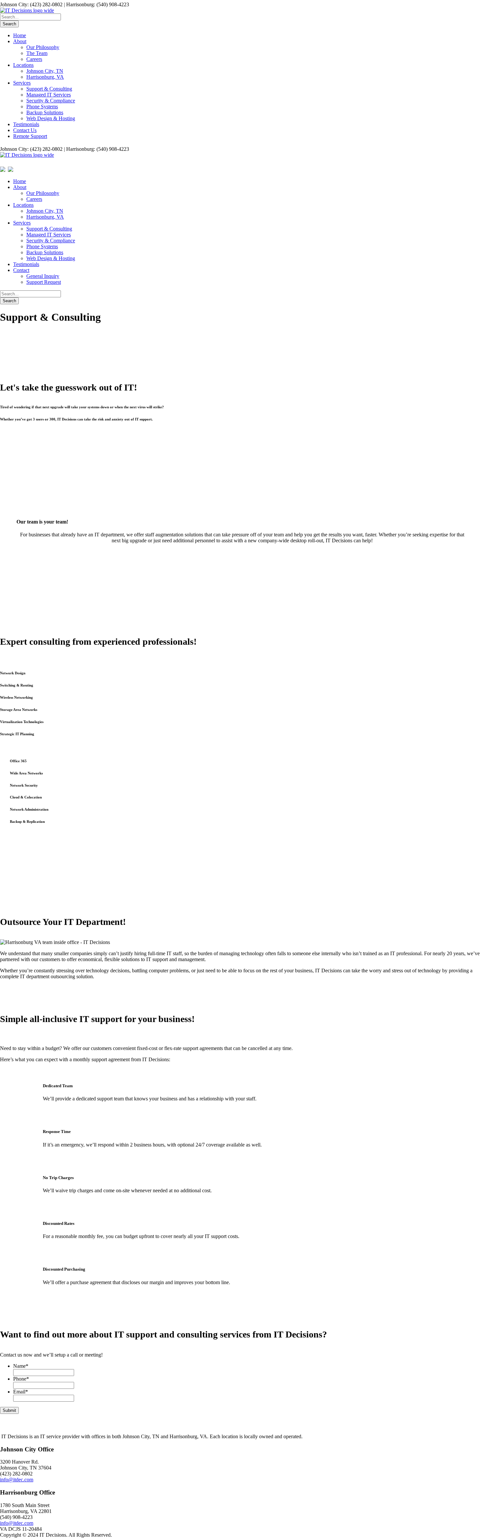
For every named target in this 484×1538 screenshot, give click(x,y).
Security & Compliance (50, 100)
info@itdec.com (16, 1479)
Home (19, 35)
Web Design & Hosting (50, 118)
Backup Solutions (44, 112)
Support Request (43, 282)
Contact (21, 270)
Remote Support (30, 136)
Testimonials (26, 124)
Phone (21, 1379)
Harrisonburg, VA (45, 77)
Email (20, 1391)
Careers (34, 59)
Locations (23, 65)
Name (20, 1366)
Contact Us (25, 130)
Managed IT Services (48, 94)
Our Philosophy (42, 47)
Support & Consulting (49, 89)
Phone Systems (42, 106)
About (19, 41)
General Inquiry (42, 276)
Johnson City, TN (44, 71)
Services (22, 83)
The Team (36, 53)
